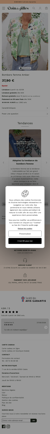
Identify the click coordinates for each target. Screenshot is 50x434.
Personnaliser (25, 234)
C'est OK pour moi (25, 241)
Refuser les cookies (25, 228)
